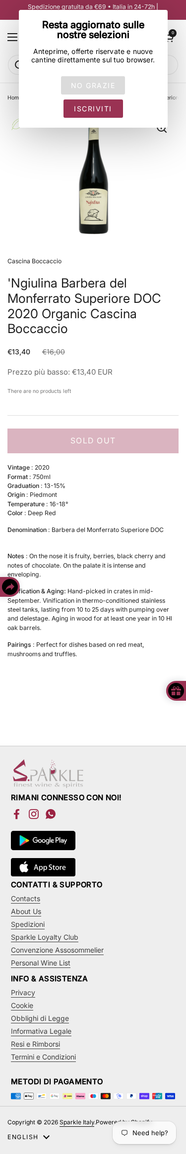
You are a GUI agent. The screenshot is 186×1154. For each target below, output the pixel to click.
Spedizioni (28, 924)
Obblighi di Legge (40, 1018)
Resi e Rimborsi (35, 1044)
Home (14, 98)
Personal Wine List (40, 963)
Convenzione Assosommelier (57, 950)
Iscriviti (93, 108)
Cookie (22, 1005)
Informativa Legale (41, 1031)
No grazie (93, 85)
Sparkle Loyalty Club (44, 937)
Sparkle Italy (77, 1122)
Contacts (25, 898)
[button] (169, 37)
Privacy (23, 992)
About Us (26, 911)
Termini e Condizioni (43, 1057)
